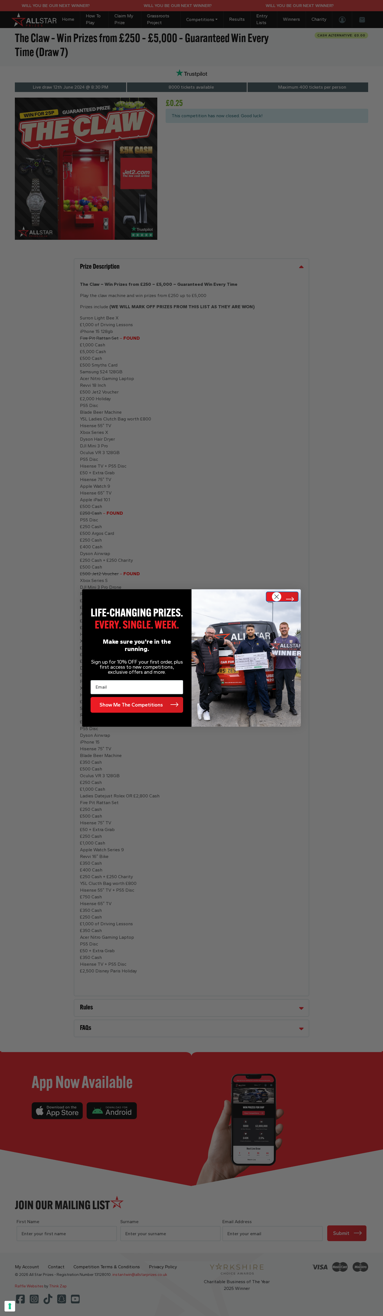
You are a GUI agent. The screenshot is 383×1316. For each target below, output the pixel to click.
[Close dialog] (282, 597)
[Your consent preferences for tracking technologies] (9, 1306)
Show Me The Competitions (131, 705)
